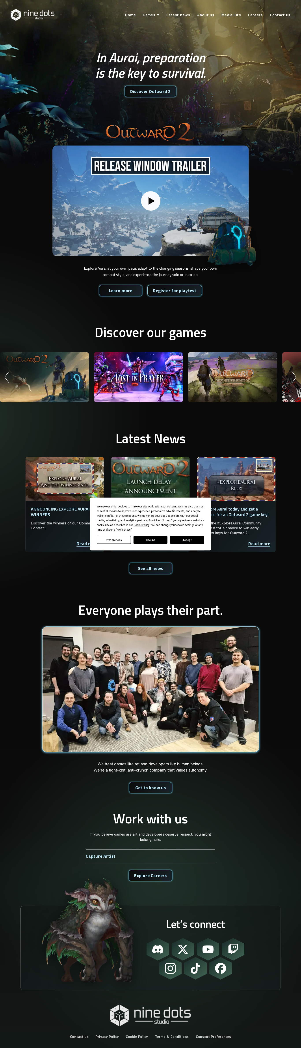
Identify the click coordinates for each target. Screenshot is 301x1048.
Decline (150, 539)
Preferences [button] (124, 529)
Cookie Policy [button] (141, 525)
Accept (187, 539)
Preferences (114, 539)
